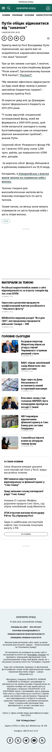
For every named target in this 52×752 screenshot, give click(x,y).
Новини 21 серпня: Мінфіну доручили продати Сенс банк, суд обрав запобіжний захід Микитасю (24, 503)
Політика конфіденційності (26, 631)
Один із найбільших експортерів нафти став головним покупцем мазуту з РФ (23, 525)
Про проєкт (35, 627)
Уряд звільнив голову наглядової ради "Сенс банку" (23, 493)
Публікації (17, 15)
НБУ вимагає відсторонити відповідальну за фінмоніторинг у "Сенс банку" (24, 482)
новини (6, 15)
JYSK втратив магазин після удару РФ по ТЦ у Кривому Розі (24, 514)
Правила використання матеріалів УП (26, 634)
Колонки (29, 15)
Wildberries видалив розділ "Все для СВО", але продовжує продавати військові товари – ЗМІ (23, 320)
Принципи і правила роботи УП (26, 638)
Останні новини (13, 461)
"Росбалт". (26, 75)
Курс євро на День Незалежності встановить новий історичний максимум (34, 384)
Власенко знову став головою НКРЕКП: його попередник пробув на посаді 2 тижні (34, 402)
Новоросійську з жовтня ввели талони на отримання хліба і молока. (25, 177)
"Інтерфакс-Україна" (36, 655)
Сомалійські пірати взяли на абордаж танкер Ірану (32, 440)
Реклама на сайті (19, 627)
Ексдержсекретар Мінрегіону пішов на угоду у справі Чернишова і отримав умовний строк (34, 347)
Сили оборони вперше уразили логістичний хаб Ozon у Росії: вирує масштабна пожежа (25, 469)
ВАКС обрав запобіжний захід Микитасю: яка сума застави (35, 365)
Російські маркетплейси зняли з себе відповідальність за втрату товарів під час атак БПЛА (25, 290)
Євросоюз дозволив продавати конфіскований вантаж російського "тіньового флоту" (23, 305)
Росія (6, 221)
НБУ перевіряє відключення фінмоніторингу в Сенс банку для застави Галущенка (34, 422)
